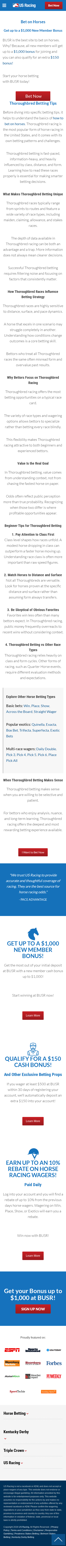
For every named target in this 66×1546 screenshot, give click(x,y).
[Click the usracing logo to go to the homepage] (24, 5)
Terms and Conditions (21, 1530)
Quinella (38, 724)
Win (27, 706)
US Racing (24, 1527)
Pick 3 (10, 754)
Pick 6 (42, 754)
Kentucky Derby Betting (23, 1537)
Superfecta (40, 730)
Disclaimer (38, 1530)
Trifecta (25, 730)
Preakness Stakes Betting (26, 1533)
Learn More (33, 1015)
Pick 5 (31, 754)
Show (45, 706)
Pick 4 (21, 754)
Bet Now (53, 5)
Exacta (51, 724)
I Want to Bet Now (33, 852)
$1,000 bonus (24, 51)
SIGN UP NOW (33, 1309)
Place (35, 706)
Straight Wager (45, 711)
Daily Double (46, 749)
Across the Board (19, 711)
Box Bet (12, 730)
